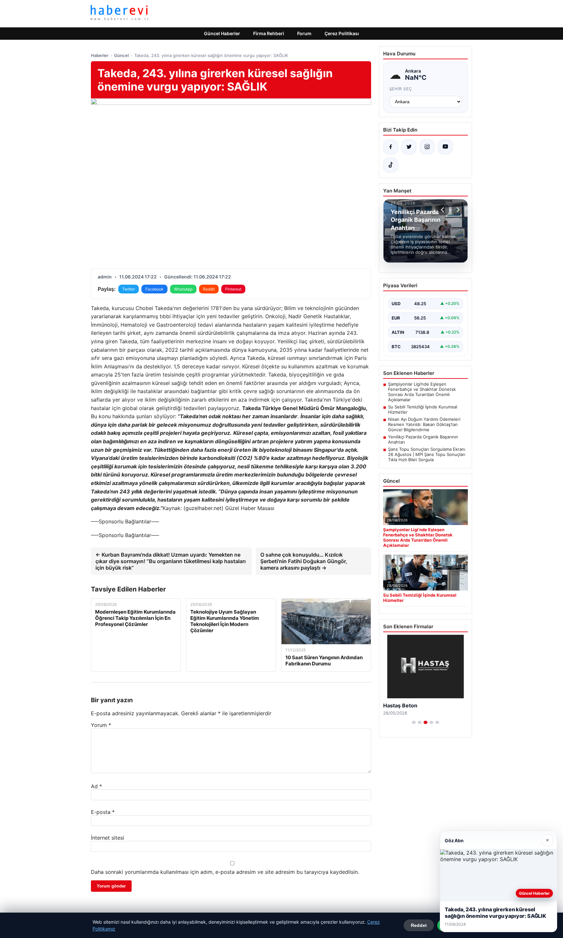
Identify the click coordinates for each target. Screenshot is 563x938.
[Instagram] (427, 146)
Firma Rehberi (268, 33)
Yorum (101, 725)
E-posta (103, 812)
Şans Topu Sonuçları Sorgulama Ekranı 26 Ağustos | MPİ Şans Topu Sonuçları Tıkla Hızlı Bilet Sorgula (426, 454)
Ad (96, 786)
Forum (304, 33)
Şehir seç (400, 88)
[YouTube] (445, 146)
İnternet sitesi (107, 837)
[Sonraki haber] (457, 209)
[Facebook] (390, 146)
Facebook (154, 289)
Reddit (209, 289)
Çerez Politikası (342, 33)
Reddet (419, 925)
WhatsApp (183, 289)
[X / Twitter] (408, 146)
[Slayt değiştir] (414, 722)
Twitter (128, 289)
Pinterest (233, 289)
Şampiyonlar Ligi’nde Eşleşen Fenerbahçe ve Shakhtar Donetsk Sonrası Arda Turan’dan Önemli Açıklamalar (422, 391)
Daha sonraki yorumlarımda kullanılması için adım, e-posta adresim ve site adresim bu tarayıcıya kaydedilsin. (225, 872)
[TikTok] (390, 165)
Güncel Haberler (222, 33)
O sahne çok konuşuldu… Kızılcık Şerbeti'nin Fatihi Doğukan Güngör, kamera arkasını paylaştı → (303, 561)
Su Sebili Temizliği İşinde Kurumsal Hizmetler (422, 409)
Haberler (99, 55)
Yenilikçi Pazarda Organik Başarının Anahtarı (423, 439)
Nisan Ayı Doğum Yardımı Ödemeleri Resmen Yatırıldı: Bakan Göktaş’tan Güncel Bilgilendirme (424, 424)
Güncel (121, 55)
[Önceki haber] (443, 209)
